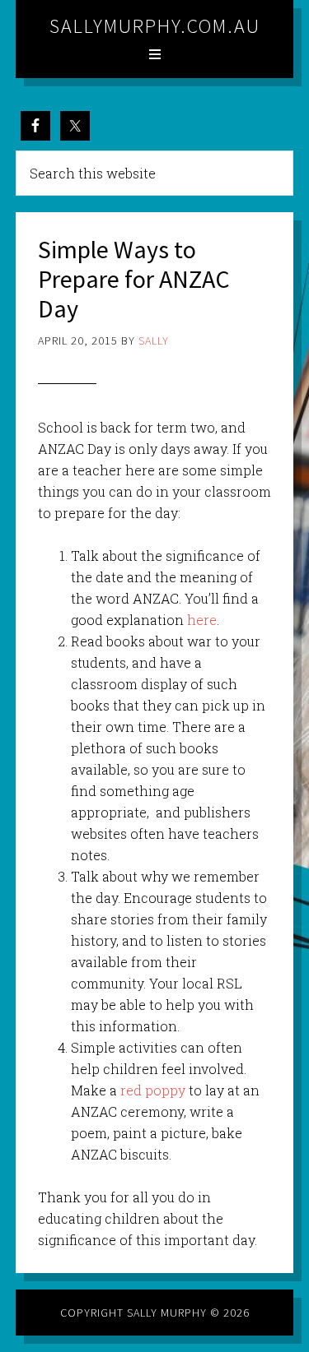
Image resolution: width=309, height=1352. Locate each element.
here (202, 619)
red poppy (152, 1090)
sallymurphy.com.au (154, 26)
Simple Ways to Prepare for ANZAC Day (134, 279)
